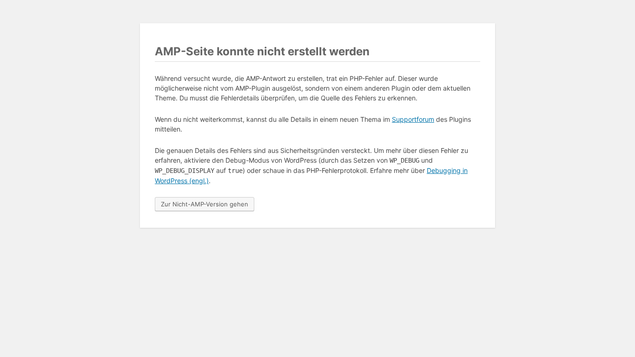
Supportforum (413, 119)
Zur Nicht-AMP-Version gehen (204, 204)
